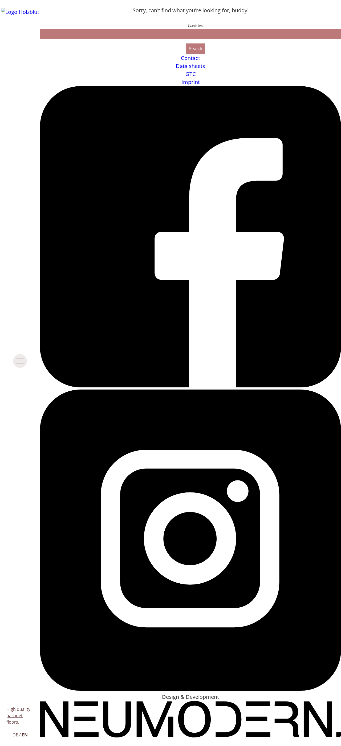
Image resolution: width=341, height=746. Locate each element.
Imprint (190, 82)
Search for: (195, 25)
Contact (190, 58)
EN (25, 735)
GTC (190, 74)
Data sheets (190, 66)
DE (15, 735)
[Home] (20, 12)
